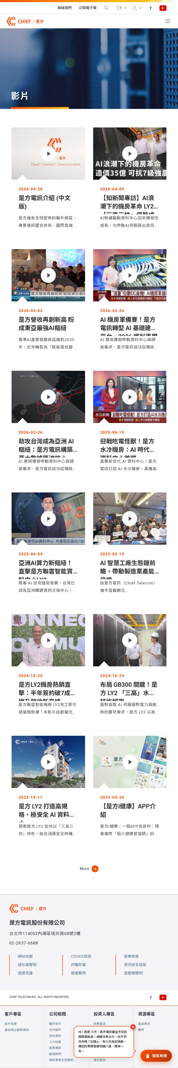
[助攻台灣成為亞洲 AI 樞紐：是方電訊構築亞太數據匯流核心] (48, 396)
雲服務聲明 (133, 973)
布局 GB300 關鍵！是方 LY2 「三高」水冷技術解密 (128, 693)
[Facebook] (150, 8)
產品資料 (144, 1024)
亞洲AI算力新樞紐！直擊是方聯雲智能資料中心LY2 (46, 571)
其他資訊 (100, 1060)
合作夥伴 (55, 1030)
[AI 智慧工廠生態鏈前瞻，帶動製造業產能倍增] (129, 518)
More (84, 868)
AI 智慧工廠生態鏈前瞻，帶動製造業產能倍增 (128, 571)
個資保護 (25, 973)
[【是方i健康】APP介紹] (129, 761)
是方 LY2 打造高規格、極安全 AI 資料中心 (47, 815)
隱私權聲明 (27, 965)
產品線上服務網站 (17, 1030)
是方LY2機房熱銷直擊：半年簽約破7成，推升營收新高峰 (47, 693)
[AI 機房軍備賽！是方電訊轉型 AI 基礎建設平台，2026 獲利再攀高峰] (129, 275)
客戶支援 (11, 1024)
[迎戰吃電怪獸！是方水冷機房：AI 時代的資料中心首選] (129, 396)
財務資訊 (100, 1024)
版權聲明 (78, 973)
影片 (141, 1030)
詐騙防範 (78, 965)
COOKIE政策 (81, 956)
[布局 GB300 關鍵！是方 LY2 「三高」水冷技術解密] (129, 640)
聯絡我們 (55, 1054)
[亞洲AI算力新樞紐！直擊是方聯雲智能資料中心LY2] (48, 518)
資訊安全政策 (135, 965)
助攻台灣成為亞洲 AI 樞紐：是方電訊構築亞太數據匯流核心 (46, 450)
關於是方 (55, 1024)
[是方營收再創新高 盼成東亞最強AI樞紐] (48, 275)
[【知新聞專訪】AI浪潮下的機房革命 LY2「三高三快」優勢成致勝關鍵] (129, 153)
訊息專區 (55, 1036)
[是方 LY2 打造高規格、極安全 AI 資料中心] (48, 761)
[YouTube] (162, 8)
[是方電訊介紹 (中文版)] (48, 153)
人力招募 (55, 1042)
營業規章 (55, 1048)
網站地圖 (25, 956)
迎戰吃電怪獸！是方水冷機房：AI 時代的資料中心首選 (128, 450)
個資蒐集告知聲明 (61, 1060)
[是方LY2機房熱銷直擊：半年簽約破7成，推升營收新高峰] (48, 640)
